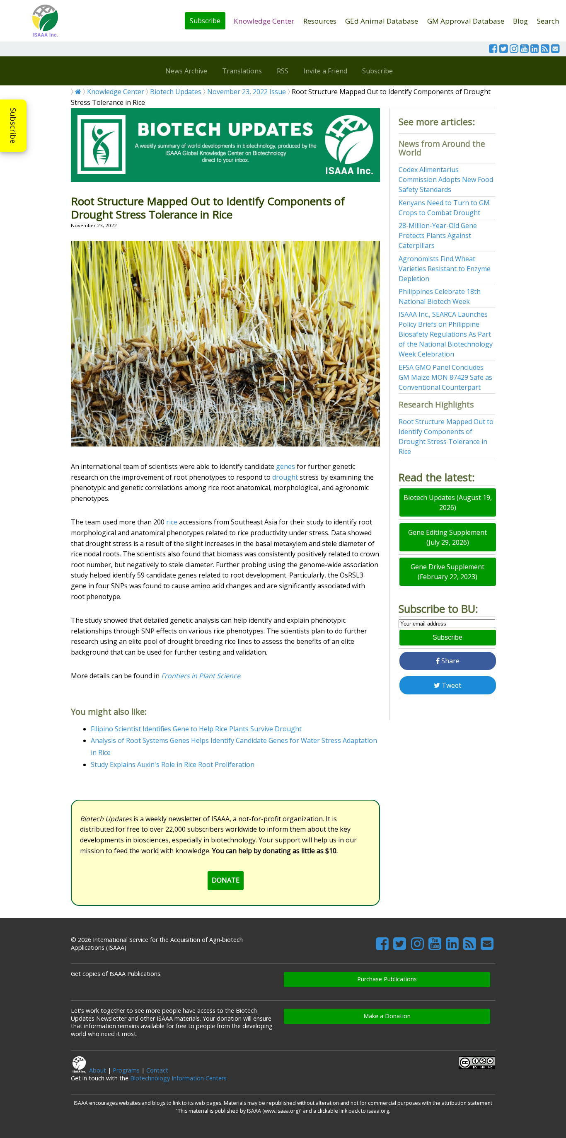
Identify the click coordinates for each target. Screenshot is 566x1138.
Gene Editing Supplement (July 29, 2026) (447, 537)
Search (548, 21)
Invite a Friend (325, 70)
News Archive (186, 70)
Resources (319, 21)
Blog (520, 21)
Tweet (450, 685)
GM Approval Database (465, 21)
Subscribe (205, 20)
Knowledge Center (264, 21)
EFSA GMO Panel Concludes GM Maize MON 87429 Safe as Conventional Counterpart (445, 377)
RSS (282, 70)
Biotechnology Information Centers (178, 1078)
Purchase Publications (387, 979)
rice (171, 522)
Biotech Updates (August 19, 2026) (448, 502)
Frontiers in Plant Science (200, 675)
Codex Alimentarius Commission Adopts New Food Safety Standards (446, 179)
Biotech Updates (175, 91)
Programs (126, 1070)
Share (450, 660)
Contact (157, 1070)
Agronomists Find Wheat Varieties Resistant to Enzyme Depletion (445, 268)
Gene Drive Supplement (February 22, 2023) (447, 571)
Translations (242, 70)
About (97, 1070)
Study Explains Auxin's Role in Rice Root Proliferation (172, 764)
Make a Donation (387, 1016)
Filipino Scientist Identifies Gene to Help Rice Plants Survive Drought (196, 728)
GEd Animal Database (381, 21)
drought (285, 477)
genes (285, 466)
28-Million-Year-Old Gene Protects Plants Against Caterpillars (438, 235)
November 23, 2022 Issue (246, 91)
